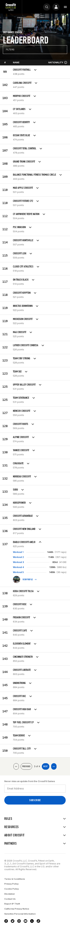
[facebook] (6, 921)
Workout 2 (18, 557)
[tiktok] (38, 921)
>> (54, 766)
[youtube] (25, 921)
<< (16, 766)
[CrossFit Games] (11, 7)
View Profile (28, 579)
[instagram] (19, 921)
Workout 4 (18, 567)
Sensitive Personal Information (20, 914)
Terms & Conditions (14, 879)
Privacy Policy (11, 884)
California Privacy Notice (16, 909)
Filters (10, 49)
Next (45, 766)
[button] (65, 7)
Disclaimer (9, 894)
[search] (46, 7)
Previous (26, 766)
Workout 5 (18, 572)
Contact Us (10, 899)
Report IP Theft (12, 903)
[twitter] (12, 921)
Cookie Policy (11, 889)
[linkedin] (32, 921)
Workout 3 (18, 562)
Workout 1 (18, 552)
